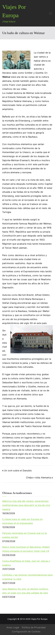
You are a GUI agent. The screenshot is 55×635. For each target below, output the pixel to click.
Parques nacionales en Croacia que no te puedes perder (24, 535)
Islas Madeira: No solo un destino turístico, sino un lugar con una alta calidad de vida (25, 590)
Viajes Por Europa (39, 619)
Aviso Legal (12, 627)
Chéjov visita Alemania (38, 477)
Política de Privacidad (34, 627)
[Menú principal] (50, 13)
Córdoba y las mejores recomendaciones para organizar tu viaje (27, 576)
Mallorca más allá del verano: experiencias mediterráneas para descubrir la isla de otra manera (26, 505)
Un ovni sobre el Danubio (18, 470)
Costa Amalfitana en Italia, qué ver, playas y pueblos (26, 563)
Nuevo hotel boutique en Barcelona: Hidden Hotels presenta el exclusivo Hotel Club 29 (26, 549)
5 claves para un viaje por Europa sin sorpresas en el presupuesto (22, 521)
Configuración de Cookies (26, 631)
